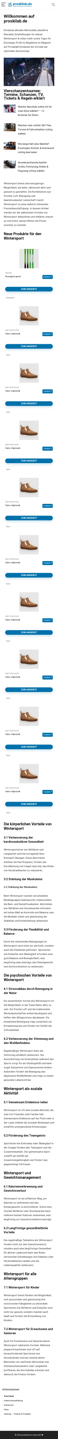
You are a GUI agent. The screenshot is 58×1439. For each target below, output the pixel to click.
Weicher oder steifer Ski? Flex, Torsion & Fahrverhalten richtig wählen (35, 129)
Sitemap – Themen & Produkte (17, 1414)
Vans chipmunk (12, 333)
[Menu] (3, 5)
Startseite (9, 1396)
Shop (6, 1409)
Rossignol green (13, 276)
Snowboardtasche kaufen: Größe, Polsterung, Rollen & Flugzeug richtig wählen (33, 166)
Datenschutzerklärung (13, 1400)
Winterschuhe (12, 330)
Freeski (8, 273)
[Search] (53, 5)
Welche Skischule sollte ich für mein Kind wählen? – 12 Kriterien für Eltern (35, 111)
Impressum (9, 1405)
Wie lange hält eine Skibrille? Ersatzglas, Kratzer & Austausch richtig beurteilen (36, 148)
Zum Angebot (29, 289)
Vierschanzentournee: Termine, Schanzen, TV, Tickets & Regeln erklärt (24, 94)
